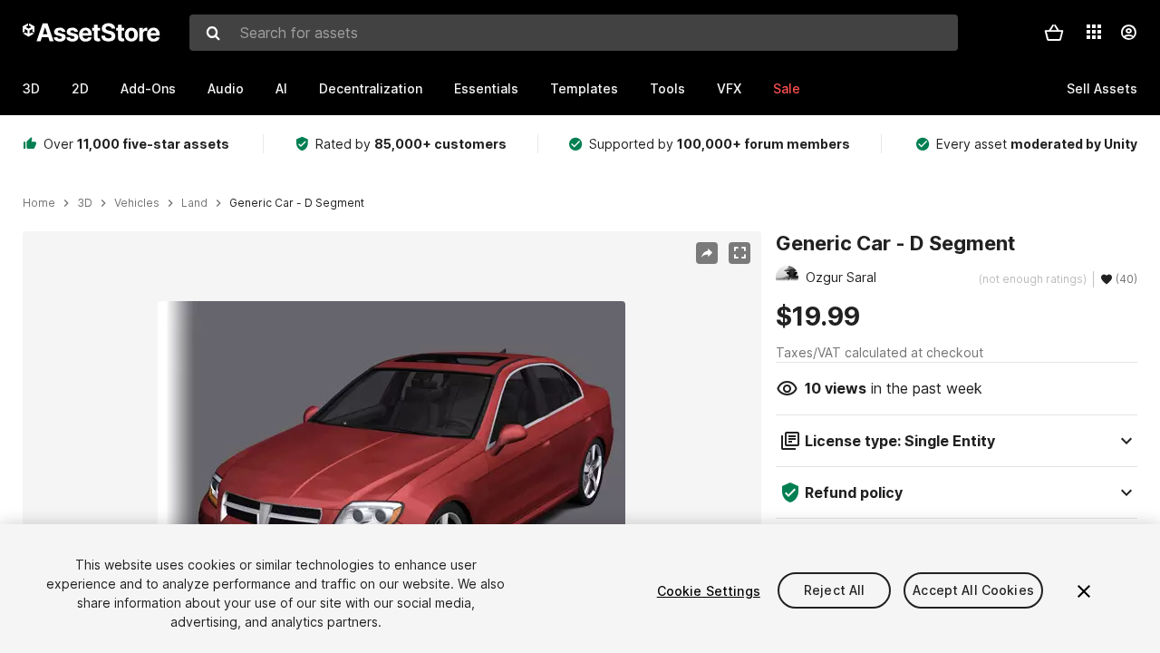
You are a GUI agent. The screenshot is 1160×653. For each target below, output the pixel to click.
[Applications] (1094, 32)
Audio (226, 88)
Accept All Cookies (973, 591)
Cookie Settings (708, 591)
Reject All (834, 591)
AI (281, 88)
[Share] (707, 253)
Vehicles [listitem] (137, 203)
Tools (667, 88)
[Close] (1084, 591)
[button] (1054, 33)
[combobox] (573, 33)
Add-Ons (148, 88)
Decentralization (370, 88)
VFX (729, 88)
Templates (584, 88)
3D (31, 88)
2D (80, 88)
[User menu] (1128, 33)
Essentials (486, 88)
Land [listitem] (194, 203)
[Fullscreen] (739, 253)
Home (39, 203)
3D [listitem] (84, 203)
